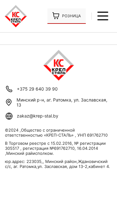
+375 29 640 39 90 (37, 88)
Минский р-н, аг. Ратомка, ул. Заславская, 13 (62, 102)
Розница (71, 15)
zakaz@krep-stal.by (37, 115)
